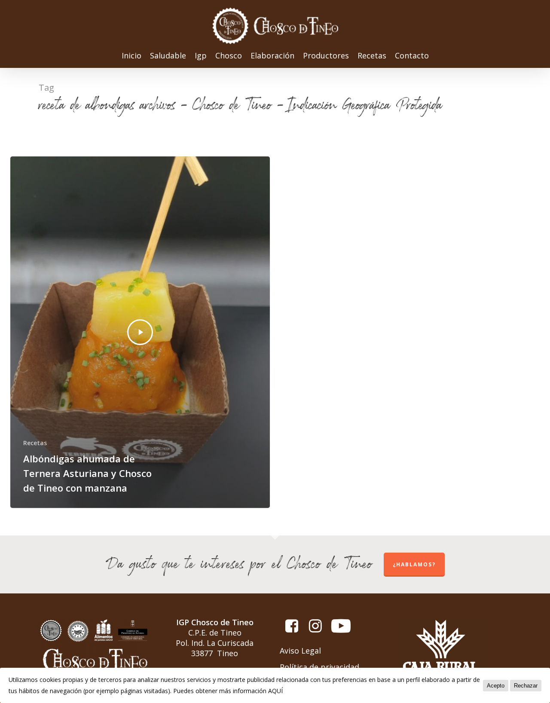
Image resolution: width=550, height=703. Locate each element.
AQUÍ (275, 691)
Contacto (412, 56)
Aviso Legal (300, 650)
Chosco (228, 56)
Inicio (131, 56)
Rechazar (526, 685)
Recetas (372, 56)
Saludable (168, 56)
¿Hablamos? (414, 564)
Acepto (495, 685)
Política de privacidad (319, 667)
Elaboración (272, 56)
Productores (326, 56)
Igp (201, 56)
